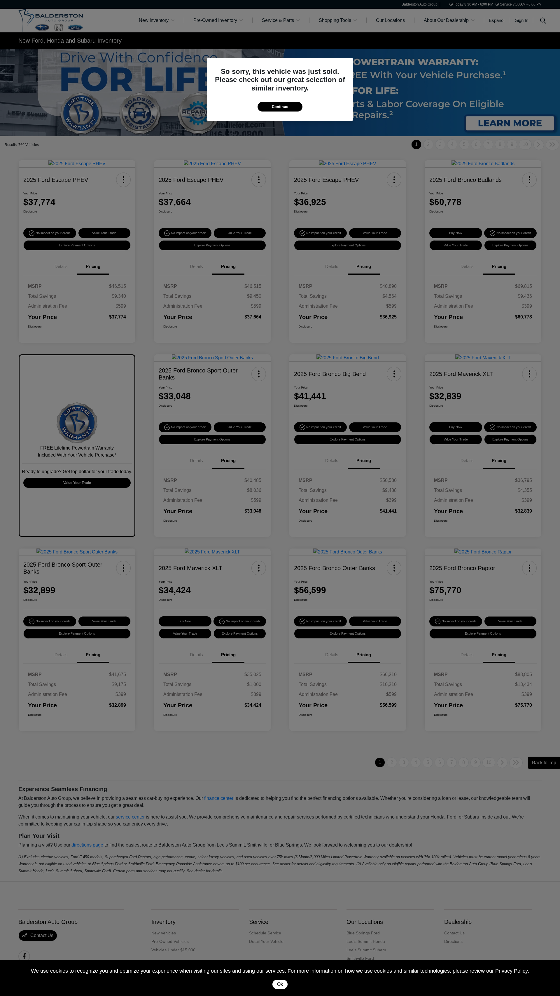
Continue (280, 107)
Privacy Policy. (512, 971)
